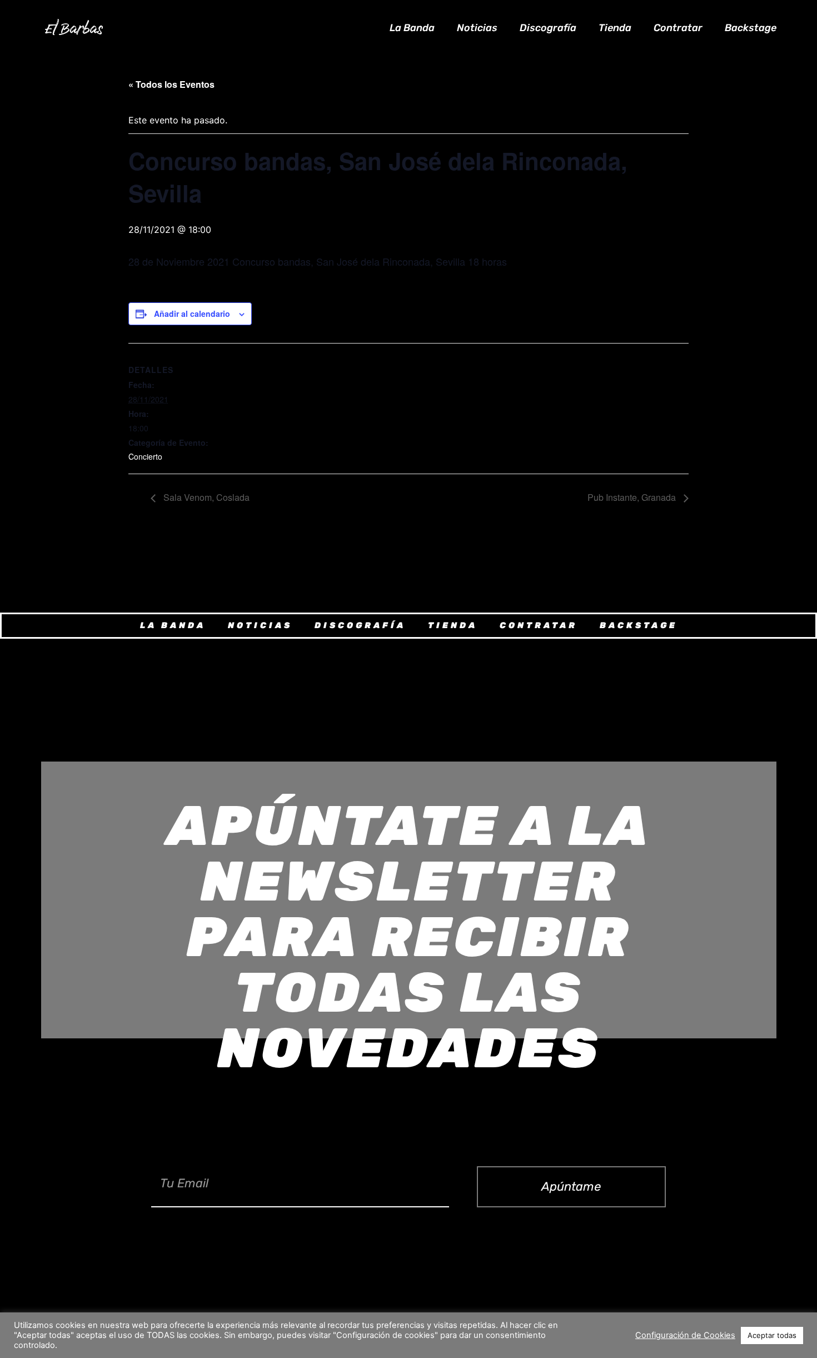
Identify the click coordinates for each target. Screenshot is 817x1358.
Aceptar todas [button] (772, 1335)
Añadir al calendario (192, 313)
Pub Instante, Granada (632, 497)
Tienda (615, 28)
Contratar (678, 28)
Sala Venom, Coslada (205, 497)
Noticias (477, 28)
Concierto (145, 456)
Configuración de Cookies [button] (685, 1335)
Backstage (750, 28)
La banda (412, 28)
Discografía (548, 28)
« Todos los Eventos (171, 84)
